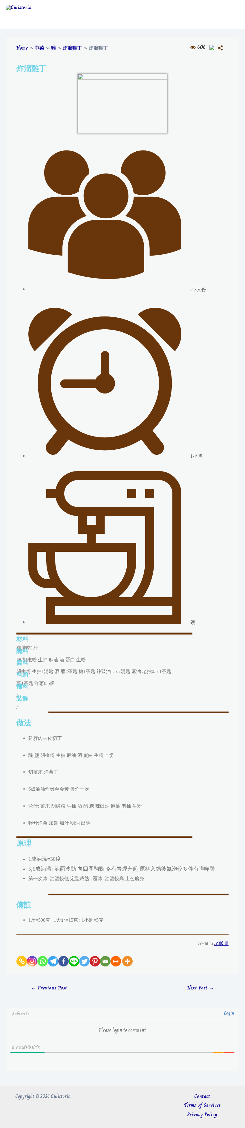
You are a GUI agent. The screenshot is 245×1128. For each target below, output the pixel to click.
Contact (202, 1096)
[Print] (116, 961)
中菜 (39, 48)
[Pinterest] (95, 961)
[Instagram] (32, 961)
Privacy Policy (202, 1114)
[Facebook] (63, 961)
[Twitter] (84, 961)
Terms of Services (202, 1105)
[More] (127, 961)
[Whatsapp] (42, 961)
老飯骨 (221, 943)
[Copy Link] (21, 961)
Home (22, 48)
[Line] (74, 961)
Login (229, 1013)
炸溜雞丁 (72, 48)
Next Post (200, 988)
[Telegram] (53, 961)
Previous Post (49, 988)
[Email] (105, 961)
